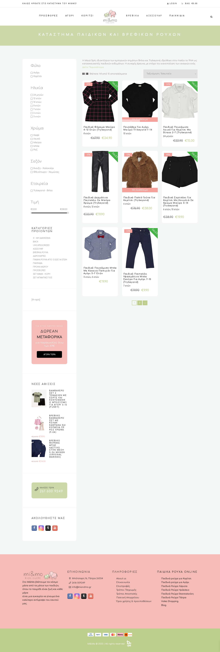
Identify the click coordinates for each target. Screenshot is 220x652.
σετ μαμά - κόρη (41, 274)
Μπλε (36, 146)
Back (35, 242)
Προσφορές (39, 270)
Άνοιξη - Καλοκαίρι (43, 168)
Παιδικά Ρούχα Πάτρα (173, 597)
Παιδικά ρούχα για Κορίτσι (176, 578)
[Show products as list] (87, 74)
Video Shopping (169, 601)
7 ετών (36, 109)
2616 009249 (78, 583)
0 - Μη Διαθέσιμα (41, 238)
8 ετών (36, 106)
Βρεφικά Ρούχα (40, 252)
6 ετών (37, 113)
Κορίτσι (37, 76)
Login (173, 3)
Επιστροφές (123, 586)
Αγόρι (36, 73)
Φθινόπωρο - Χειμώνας (46, 172)
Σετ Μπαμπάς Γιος (42, 278)
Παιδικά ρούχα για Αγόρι (175, 582)
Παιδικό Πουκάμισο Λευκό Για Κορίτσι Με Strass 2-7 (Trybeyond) (177, 130)
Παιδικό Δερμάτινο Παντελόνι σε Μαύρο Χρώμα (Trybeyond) (97, 200)
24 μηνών (38, 95)
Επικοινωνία (123, 582)
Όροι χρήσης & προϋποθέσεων (133, 601)
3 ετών (37, 117)
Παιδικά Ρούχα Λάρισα (174, 586)
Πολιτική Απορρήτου (127, 597)
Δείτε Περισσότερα (93, 67)
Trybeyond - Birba (43, 190)
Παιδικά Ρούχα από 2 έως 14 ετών (50, 260)
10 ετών (37, 102)
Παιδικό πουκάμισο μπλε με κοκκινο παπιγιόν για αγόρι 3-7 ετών (100, 270)
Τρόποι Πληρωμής (126, 590)
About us (121, 578)
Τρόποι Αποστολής (126, 594)
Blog (163, 605)
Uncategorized (41, 245)
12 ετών (37, 98)
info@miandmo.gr (81, 587)
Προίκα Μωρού (40, 267)
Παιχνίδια (37, 263)
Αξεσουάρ (38, 249)
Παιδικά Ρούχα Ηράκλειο (175, 590)
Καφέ (36, 135)
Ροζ (35, 150)
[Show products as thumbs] (83, 74)
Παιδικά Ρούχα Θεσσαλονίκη (177, 594)
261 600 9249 (51, 491)
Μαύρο (37, 142)
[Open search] (211, 16)
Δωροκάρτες (39, 256)
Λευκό (36, 139)
